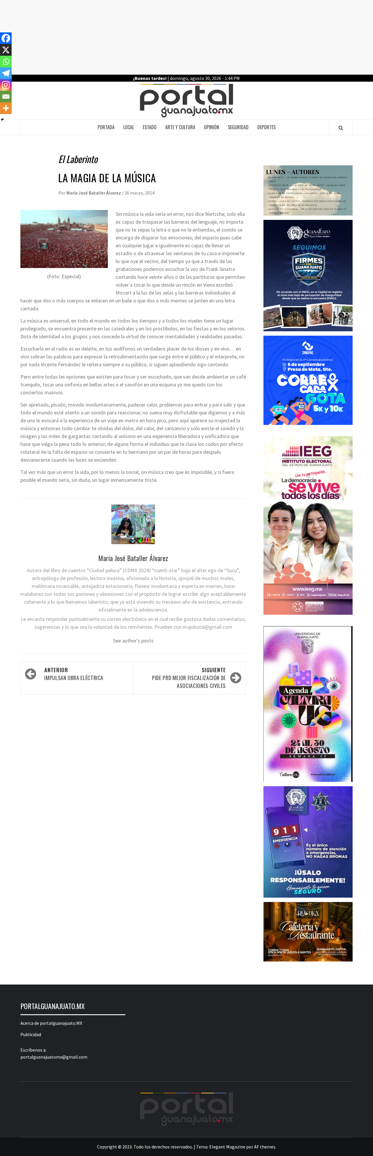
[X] (6, 50)
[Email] (6, 96)
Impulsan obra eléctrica (73, 674)
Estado (149, 127)
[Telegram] (6, 73)
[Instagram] (6, 85)
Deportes (266, 127)
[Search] (341, 127)
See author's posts (133, 640)
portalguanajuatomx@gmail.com (53, 1057)
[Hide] (2, 119)
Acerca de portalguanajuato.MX (51, 1023)
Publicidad (30, 1034)
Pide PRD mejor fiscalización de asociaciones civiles (189, 677)
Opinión (211, 127)
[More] (6, 108)
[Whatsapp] (6, 61)
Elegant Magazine (227, 1147)
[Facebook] (6, 38)
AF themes (264, 1147)
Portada (106, 127)
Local (128, 127)
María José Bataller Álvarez (94, 193)
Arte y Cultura (180, 127)
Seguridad (238, 127)
